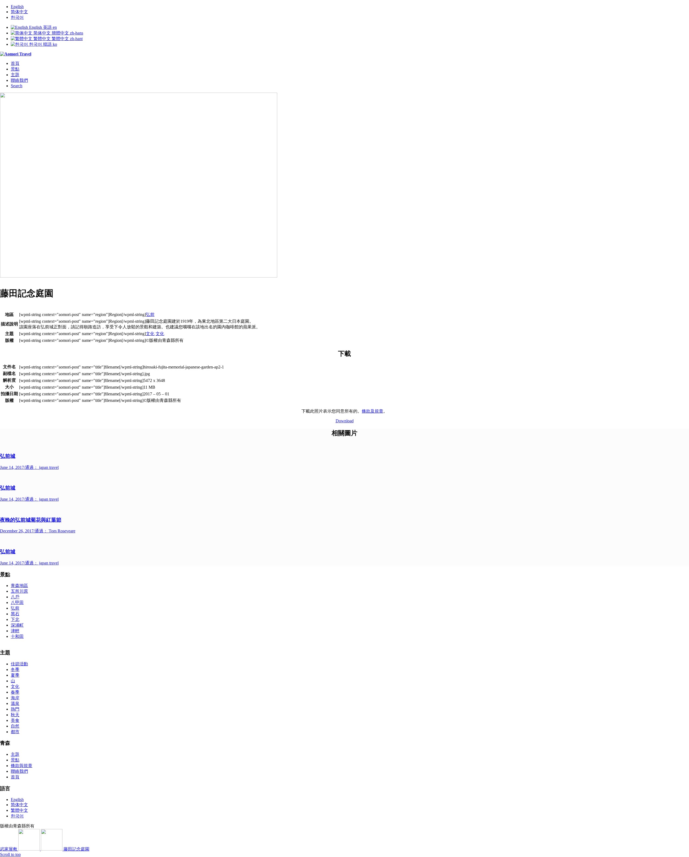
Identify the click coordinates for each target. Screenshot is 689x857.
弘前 (150, 314)
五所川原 (19, 591)
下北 (15, 619)
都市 (15, 731)
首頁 (15, 777)
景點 (15, 760)
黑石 (15, 614)
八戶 (15, 597)
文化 (150, 333)
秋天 (15, 714)
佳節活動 (19, 664)
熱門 (15, 709)
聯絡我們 (19, 771)
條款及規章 (372, 411)
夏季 (15, 675)
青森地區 (19, 585)
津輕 (15, 630)
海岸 (15, 698)
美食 (15, 720)
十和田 (17, 636)
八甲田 (17, 602)
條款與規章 (21, 765)
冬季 (15, 669)
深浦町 (17, 625)
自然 (15, 726)
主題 (15, 754)
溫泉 (15, 703)
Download (345, 421)
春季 (15, 692)
